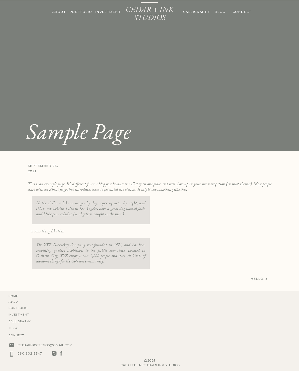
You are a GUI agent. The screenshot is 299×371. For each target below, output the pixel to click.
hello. (257, 279)
